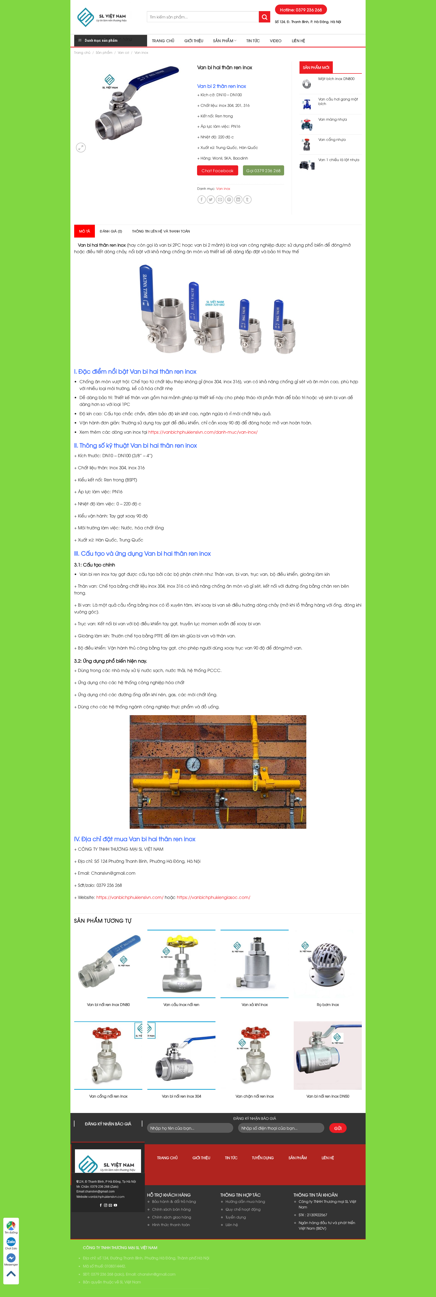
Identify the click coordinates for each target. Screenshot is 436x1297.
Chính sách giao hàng (171, 1216)
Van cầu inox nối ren (181, 1004)
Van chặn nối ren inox (255, 1096)
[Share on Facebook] (202, 199)
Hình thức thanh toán (171, 1224)
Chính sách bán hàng (171, 1209)
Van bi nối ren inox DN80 (108, 1004)
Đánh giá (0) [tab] (111, 231)
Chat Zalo (11, 1248)
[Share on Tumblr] (247, 199)
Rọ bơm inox (328, 1004)
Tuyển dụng (263, 1157)
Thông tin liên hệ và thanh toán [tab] (161, 231)
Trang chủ (163, 40)
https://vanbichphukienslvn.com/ (130, 897)
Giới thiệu (193, 40)
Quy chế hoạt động (243, 1209)
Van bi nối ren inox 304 (181, 1096)
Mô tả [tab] (84, 231)
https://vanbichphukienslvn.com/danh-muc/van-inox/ (203, 432)
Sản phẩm (223, 40)
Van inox (141, 52)
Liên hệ (298, 40)
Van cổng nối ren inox (108, 1096)
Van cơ (123, 52)
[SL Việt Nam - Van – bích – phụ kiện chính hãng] (106, 17)
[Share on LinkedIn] (238, 199)
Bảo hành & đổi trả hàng (174, 1201)
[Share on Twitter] (211, 199)
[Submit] (264, 16)
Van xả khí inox (255, 1004)
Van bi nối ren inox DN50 (328, 1096)
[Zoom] (81, 147)
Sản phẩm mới (316, 67)
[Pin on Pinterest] (229, 199)
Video (276, 40)
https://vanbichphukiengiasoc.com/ (213, 897)
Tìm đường (11, 1232)
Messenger (11, 1264)
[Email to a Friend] (220, 199)
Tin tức (253, 40)
